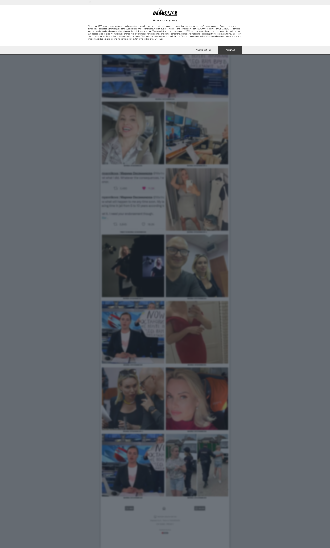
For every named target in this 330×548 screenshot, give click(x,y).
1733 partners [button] (103, 26)
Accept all (230, 50)
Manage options (203, 50)
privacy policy (126, 39)
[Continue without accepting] (90, 2)
